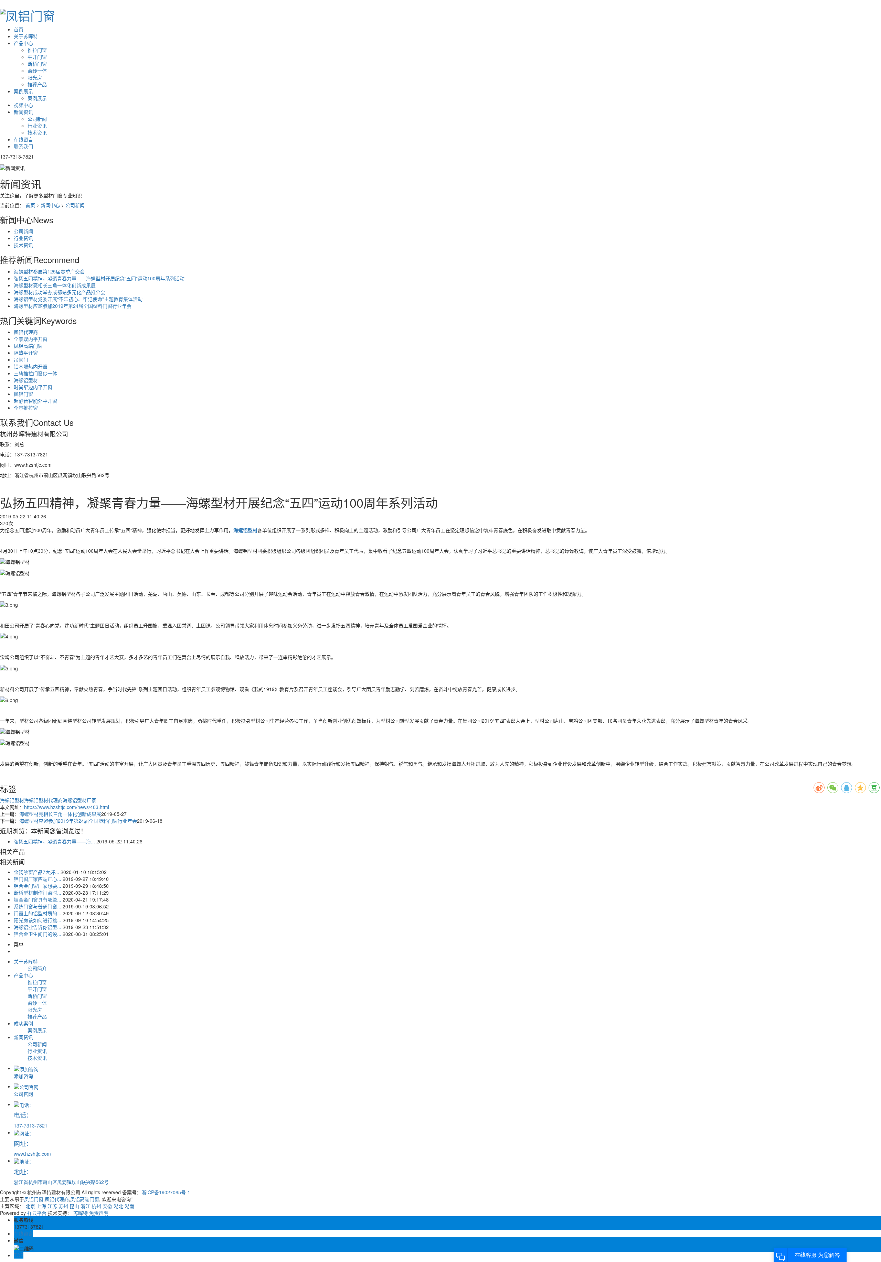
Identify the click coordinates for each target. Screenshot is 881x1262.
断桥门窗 (37, 63)
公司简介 (37, 968)
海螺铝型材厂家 (79, 800)
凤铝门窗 (23, 393)
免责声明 (98, 1212)
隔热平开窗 (26, 352)
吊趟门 (21, 359)
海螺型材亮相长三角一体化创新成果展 (55, 285)
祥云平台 (36, 1212)
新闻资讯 (23, 111)
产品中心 (23, 43)
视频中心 (23, 104)
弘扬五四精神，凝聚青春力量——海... (54, 841)
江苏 (52, 1205)
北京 (30, 1205)
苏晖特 (80, 1212)
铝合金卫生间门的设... (37, 933)
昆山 (74, 1205)
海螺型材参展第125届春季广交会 (49, 271)
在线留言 (23, 139)
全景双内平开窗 (30, 338)
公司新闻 (37, 118)
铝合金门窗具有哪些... (37, 899)
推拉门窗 (37, 49)
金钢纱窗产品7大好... (36, 872)
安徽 (107, 1205)
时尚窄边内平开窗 (33, 387)
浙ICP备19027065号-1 (165, 1192)
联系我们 (23, 146)
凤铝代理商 (26, 331)
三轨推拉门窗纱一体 (35, 373)
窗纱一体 (37, 70)
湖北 (118, 1205)
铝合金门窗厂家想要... (37, 885)
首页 (18, 29)
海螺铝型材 (26, 380)
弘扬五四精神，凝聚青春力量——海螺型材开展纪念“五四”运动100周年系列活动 (99, 278)
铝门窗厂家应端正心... (37, 878)
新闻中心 (50, 205)
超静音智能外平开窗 (35, 400)
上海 (41, 1205)
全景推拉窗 (26, 407)
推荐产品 (37, 84)
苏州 (63, 1205)
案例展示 (23, 91)
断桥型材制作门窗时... (37, 892)
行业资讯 (37, 125)
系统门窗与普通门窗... (37, 906)
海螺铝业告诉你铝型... (37, 927)
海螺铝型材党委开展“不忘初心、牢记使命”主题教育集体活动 (78, 298)
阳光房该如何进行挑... (37, 920)
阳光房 (35, 77)
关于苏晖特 (26, 36)
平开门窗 (37, 56)
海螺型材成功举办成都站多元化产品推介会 (59, 292)
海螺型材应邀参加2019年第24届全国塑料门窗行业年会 (72, 305)
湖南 (129, 1205)
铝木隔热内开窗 (30, 366)
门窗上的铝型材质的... (37, 913)
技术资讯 (37, 132)
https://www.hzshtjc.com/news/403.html (66, 806)
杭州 (96, 1205)
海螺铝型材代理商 (43, 800)
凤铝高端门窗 (28, 345)
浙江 (85, 1205)
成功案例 (23, 1023)
